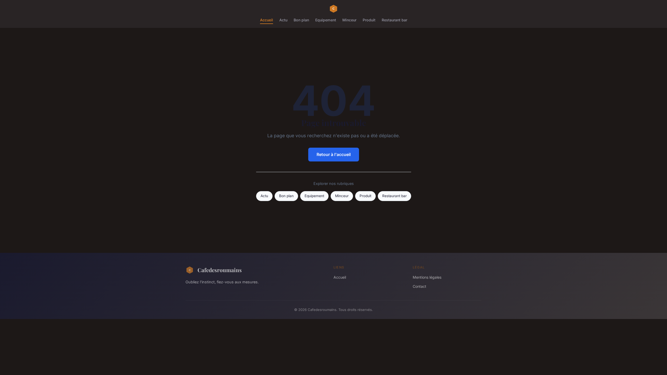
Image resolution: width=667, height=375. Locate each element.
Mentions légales (427, 277)
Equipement (325, 20)
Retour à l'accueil (334, 154)
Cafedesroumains (219, 269)
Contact (419, 286)
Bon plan (301, 20)
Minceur (349, 20)
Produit (369, 20)
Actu (283, 20)
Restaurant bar (394, 20)
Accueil (266, 20)
